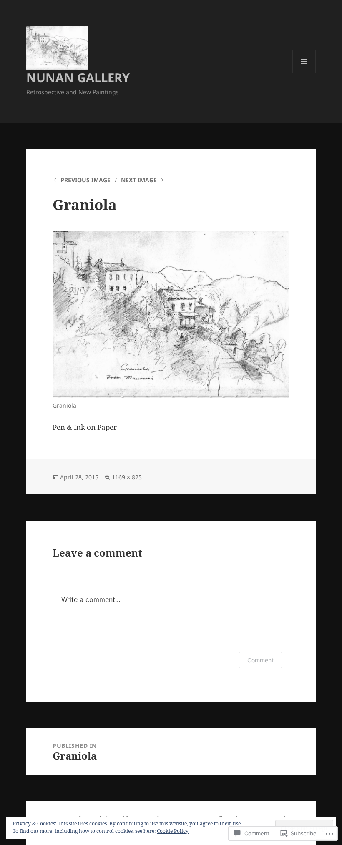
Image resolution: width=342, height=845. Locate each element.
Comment (260, 660)
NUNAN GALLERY (78, 77)
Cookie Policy (173, 831)
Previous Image (85, 180)
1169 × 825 (127, 477)
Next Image (139, 180)
